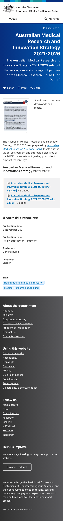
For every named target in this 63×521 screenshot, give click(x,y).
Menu (12, 19)
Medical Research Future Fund (21, 287)
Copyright (8, 361)
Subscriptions (11, 383)
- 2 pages (30, 187)
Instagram (8, 434)
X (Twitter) (9, 426)
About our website (13, 353)
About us (8, 310)
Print (24, 87)
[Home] (31, 8)
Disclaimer (9, 366)
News (6, 409)
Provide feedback (17, 467)
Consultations (11, 413)
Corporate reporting (14, 319)
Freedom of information (16, 327)
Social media (10, 379)
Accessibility (10, 357)
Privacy (7, 370)
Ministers (8, 314)
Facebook (8, 417)
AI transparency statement (18, 323)
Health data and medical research (23, 282)
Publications (50, 28)
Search (54, 19)
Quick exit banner (13, 374)
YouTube (8, 430)
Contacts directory (14, 336)
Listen (10, 87)
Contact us (9, 332)
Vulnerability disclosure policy (20, 387)
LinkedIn (7, 421)
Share (37, 87)
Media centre (10, 404)
